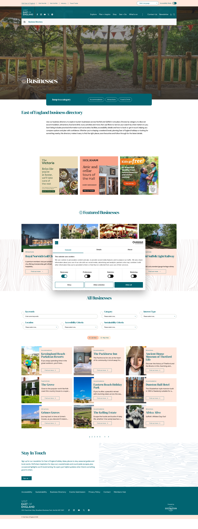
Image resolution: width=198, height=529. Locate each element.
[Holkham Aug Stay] (59, 175)
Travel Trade (74, 3)
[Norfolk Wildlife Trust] (139, 175)
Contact (107, 492)
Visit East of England (28, 3)
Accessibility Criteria (74, 322)
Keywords (29, 311)
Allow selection (99, 285)
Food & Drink (125, 100)
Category (108, 311)
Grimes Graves (50, 412)
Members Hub (120, 492)
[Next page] (105, 436)
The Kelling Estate (105, 412)
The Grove (47, 384)
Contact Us (152, 14)
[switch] (87, 276)
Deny (69, 285)
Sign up (25, 478)
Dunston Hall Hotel (157, 384)
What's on (133, 14)
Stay (115, 14)
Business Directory (58, 492)
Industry (63, 3)
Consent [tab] (68, 250)
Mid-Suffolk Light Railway (158, 256)
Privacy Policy (94, 492)
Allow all (129, 285)
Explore (93, 14)
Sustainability (41, 492)
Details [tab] (99, 249)
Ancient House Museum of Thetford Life (159, 356)
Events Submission (77, 492)
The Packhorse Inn (105, 353)
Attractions (111, 100)
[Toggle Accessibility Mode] (174, 3)
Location (29, 322)
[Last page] (108, 436)
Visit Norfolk (42, 3)
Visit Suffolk (54, 3)
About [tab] (130, 249)
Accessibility (26, 492)
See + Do (123, 14)
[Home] (25, 22)
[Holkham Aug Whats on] (99, 175)
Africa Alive (153, 412)
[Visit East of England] (28, 12)
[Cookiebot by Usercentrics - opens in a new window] (134, 242)
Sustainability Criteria (114, 322)
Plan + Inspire (104, 14)
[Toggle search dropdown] (174, 14)
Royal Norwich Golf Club (40, 256)
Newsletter (164, 14)
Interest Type (150, 311)
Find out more (36, 271)
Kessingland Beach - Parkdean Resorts (54, 355)
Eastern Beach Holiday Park (108, 386)
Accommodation (96, 100)
